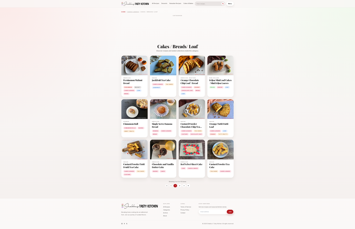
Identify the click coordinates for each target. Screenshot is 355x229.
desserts (164, 3)
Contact (183, 213)
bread (126, 93)
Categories (166, 210)
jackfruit (156, 87)
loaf (138, 90)
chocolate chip (187, 90)
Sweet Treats (129, 131)
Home (123, 12)
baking (220, 87)
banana (155, 130)
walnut (137, 87)
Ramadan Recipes (175, 3)
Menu (230, 3)
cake (183, 168)
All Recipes (155, 3)
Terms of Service (186, 207)
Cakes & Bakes (188, 3)
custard (185, 134)
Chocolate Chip (196, 134)
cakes (163, 171)
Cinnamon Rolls (130, 128)
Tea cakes (169, 84)
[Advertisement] (177, 30)
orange (197, 87)
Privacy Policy (185, 210)
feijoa (212, 87)
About (165, 216)
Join (230, 211)
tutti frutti (223, 134)
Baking (141, 128)
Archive (165, 213)
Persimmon (128, 87)
